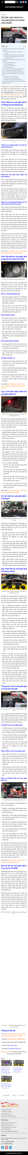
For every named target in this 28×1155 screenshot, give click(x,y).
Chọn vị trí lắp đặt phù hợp (11, 62)
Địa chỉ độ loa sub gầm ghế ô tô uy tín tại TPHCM (14, 81)
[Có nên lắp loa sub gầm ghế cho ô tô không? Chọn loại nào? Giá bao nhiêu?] (6, 1063)
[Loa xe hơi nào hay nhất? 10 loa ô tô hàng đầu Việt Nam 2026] (6, 1079)
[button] (23, 46)
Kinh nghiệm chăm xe (14, 7)
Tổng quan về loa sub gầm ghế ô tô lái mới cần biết (13, 74)
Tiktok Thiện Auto (11, 1045)
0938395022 (21, 1039)
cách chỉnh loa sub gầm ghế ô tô (11, 94)
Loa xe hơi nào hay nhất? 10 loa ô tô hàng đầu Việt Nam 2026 (6, 1085)
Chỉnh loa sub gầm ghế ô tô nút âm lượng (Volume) (14, 52)
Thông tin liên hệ (7, 82)
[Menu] (2, 2)
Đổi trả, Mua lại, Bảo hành (7, 1125)
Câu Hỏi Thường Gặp (6, 1129)
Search (17, 2)
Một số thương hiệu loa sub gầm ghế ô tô (14, 79)
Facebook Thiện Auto (14, 1048)
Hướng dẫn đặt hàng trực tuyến (8, 1127)
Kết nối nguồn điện (9, 64)
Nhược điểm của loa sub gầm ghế (12, 78)
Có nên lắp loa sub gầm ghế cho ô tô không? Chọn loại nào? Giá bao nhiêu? (13, 386)
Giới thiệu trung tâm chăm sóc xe (9, 1122)
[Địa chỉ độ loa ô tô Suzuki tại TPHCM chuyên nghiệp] (18, 1063)
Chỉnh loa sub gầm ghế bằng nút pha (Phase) (14, 55)
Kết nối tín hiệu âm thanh (10, 65)
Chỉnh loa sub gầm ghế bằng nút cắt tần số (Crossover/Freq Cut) (14, 57)
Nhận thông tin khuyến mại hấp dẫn (9, 1131)
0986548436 (11, 1039)
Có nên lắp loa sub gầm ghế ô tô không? (12, 70)
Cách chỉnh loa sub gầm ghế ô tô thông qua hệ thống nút (13, 49)
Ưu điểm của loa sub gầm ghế (11, 76)
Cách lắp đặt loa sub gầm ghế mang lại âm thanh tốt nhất (14, 60)
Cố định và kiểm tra (9, 67)
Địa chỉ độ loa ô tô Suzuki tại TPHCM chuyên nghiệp (17, 1069)
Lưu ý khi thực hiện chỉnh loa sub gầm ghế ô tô (13, 68)
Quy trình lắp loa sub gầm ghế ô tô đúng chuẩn (13, 72)
